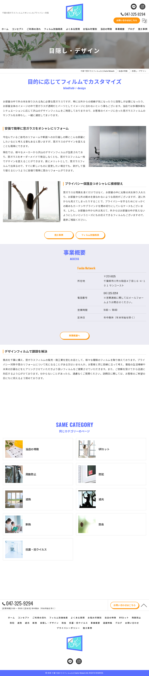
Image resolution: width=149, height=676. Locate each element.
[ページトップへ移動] (144, 605)
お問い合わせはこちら (126, 20)
